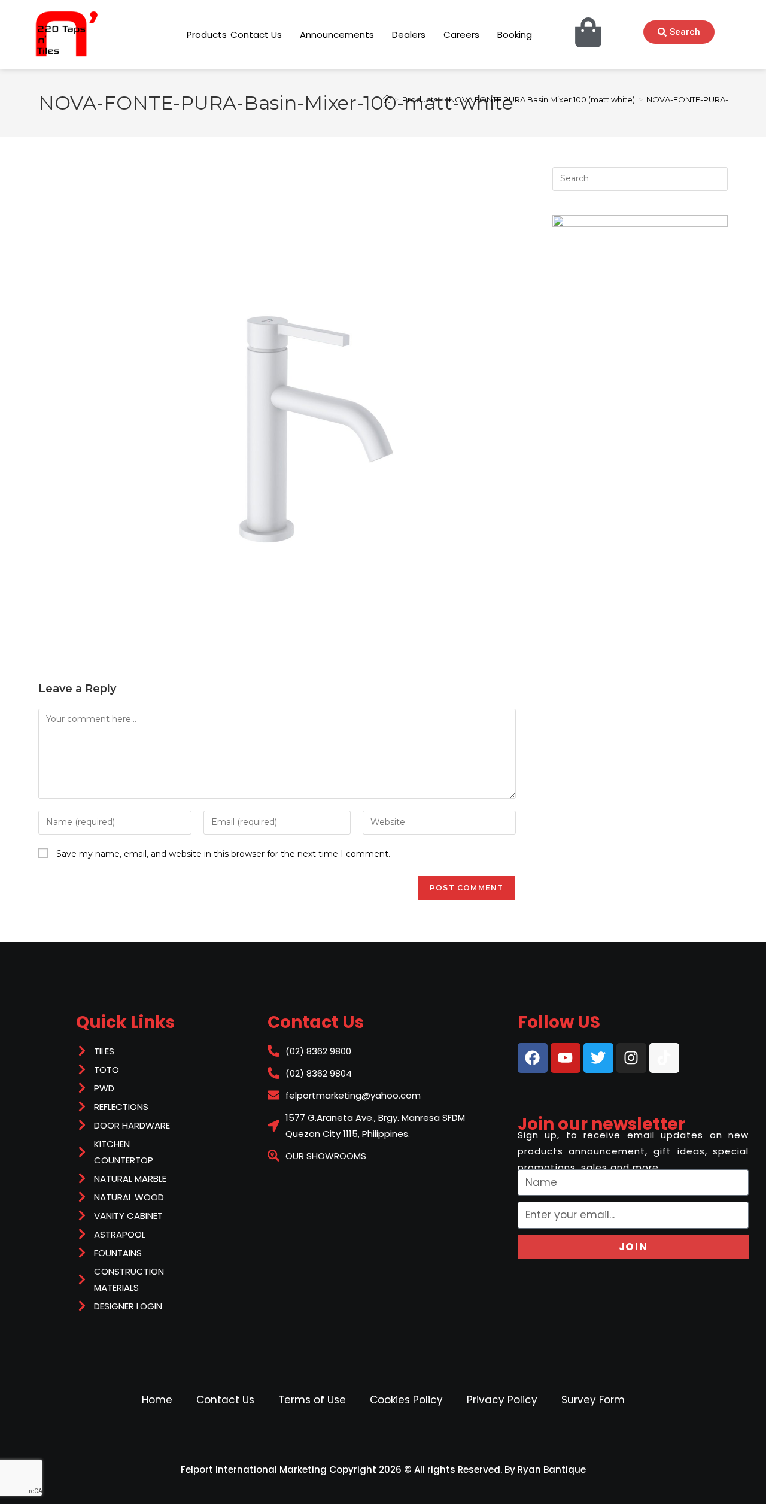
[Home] (387, 99)
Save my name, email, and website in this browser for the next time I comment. (223, 853)
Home (157, 1400)
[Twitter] (598, 1058)
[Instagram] (631, 1058)
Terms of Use (312, 1400)
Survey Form (593, 1400)
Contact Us (225, 1400)
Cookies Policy (406, 1400)
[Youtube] (565, 1058)
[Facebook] (533, 1058)
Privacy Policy (502, 1400)
